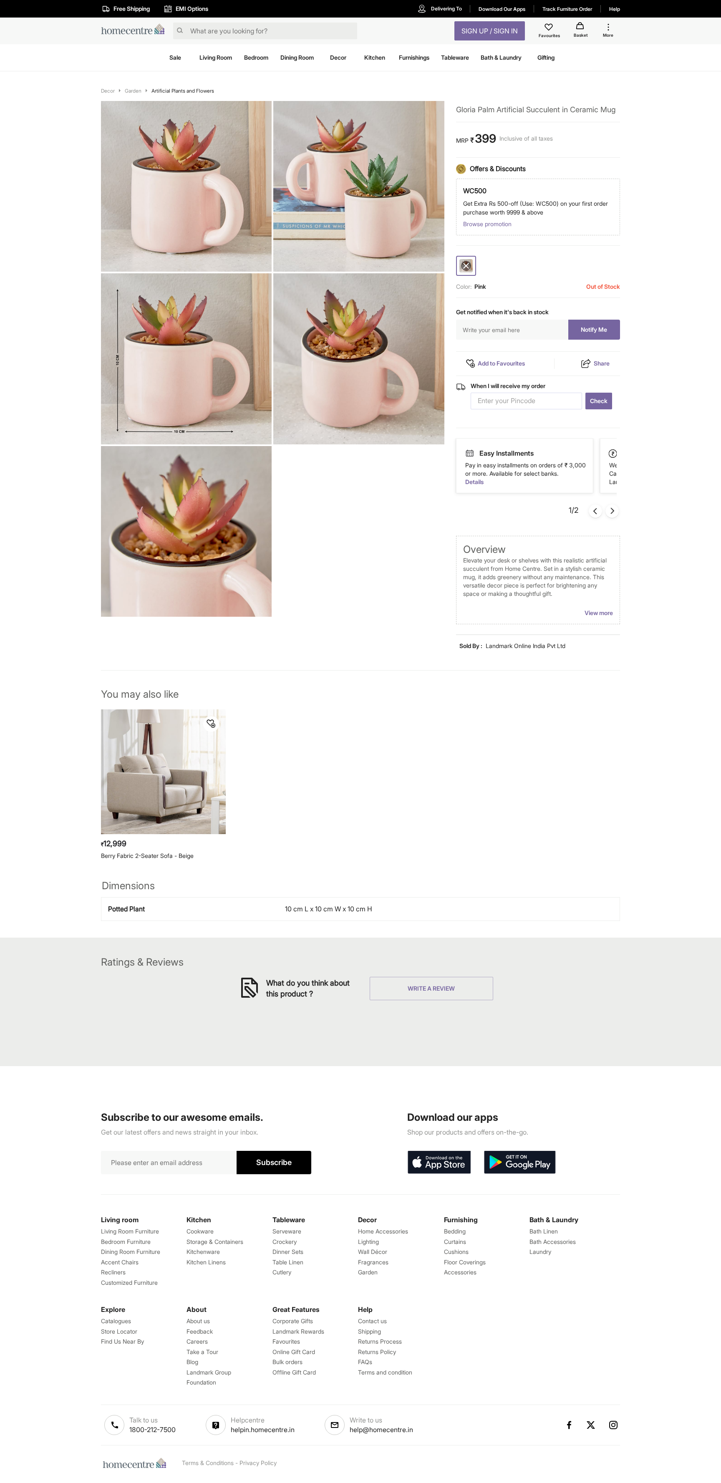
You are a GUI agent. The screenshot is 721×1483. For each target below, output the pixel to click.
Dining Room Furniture (130, 1251)
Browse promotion (487, 223)
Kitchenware (203, 1251)
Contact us (372, 1320)
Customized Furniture (129, 1282)
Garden (133, 91)
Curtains (455, 1241)
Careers (197, 1341)
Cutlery (281, 1272)
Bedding (455, 1231)
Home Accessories (383, 1231)
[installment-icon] (613, 453)
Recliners (113, 1272)
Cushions (456, 1251)
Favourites (286, 1341)
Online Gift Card (293, 1351)
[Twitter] (591, 1425)
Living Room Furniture (130, 1231)
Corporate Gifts (292, 1320)
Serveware (286, 1231)
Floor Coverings (465, 1262)
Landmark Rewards (298, 1331)
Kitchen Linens (206, 1262)
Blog (192, 1361)
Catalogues (116, 1320)
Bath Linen (543, 1231)
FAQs (365, 1361)
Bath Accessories (552, 1241)
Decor (108, 91)
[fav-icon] (549, 28)
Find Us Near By (122, 1341)
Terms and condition (385, 1372)
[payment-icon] (469, 453)
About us (198, 1320)
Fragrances (373, 1262)
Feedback (200, 1331)
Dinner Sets (287, 1251)
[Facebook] (569, 1425)
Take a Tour (202, 1351)
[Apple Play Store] (439, 1162)
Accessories (460, 1272)
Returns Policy (377, 1351)
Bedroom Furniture (126, 1241)
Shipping (369, 1331)
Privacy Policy (258, 1462)
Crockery (284, 1241)
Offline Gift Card (294, 1372)
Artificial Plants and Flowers (182, 91)
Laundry (540, 1251)
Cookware (200, 1231)
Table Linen (287, 1262)
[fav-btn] (211, 724)
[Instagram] (614, 1425)
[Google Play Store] (520, 1162)
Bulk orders (287, 1361)
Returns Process (380, 1341)
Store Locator (119, 1331)
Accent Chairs (120, 1262)
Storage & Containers (215, 1241)
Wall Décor (372, 1251)
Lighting (368, 1241)
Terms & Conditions (208, 1462)
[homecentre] (135, 31)
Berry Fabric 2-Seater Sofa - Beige (147, 855)
